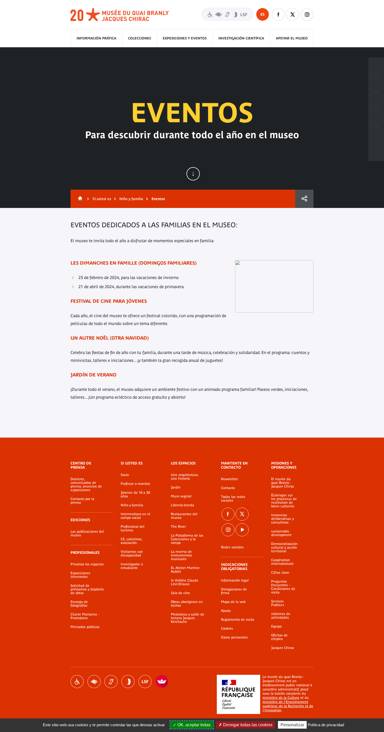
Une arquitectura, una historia (185, 476)
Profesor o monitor (135, 484)
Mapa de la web (233, 602)
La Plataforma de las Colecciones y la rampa (187, 539)
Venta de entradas (376, 66)
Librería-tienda (182, 505)
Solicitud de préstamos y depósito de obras (87, 589)
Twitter (292, 14)
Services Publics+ (277, 603)
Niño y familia (131, 199)
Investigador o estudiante (132, 566)
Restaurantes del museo (184, 516)
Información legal (235, 580)
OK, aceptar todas (193, 725)
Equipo (276, 626)
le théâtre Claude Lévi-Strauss (184, 582)
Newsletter (229, 479)
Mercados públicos (85, 627)
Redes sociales (232, 547)
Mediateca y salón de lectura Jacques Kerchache (187, 618)
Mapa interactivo (376, 135)
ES (262, 14)
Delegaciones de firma (234, 591)
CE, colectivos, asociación (131, 541)
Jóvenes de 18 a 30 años (135, 494)
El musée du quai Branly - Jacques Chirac (282, 482)
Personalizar (292, 725)
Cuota (304, 199)
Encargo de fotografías (79, 603)
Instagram (306, 14)
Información (376, 83)
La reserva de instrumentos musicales (181, 555)
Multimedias (376, 117)
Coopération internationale (282, 562)
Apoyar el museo (292, 38)
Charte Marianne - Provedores (85, 616)
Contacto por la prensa (82, 500)
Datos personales (234, 637)
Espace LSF (145, 681)
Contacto (228, 488)
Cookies (227, 628)
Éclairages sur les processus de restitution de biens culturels (284, 500)
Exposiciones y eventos (185, 38)
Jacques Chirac (282, 648)
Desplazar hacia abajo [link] (193, 174)
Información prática (96, 38)
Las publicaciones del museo (87, 533)
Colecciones (139, 38)
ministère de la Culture (281, 698)
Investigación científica (241, 38)
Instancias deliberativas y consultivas (282, 518)
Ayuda (226, 611)
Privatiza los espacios (87, 564)
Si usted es (101, 199)
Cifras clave (280, 572)
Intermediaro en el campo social (135, 516)
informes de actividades (280, 615)
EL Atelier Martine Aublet (185, 569)
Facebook (278, 14)
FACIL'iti (161, 681)
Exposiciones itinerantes (80, 575)
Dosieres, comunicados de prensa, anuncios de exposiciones (86, 484)
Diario (376, 100)
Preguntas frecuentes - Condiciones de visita (283, 587)
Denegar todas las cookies (247, 725)
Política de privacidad (326, 725)
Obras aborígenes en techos (187, 603)
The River (178, 526)
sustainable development (281, 533)
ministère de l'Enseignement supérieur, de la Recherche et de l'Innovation (288, 706)
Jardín (176, 487)
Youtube (242, 530)
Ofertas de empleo (279, 637)
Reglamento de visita (237, 619)
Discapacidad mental (128, 681)
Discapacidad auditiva (111, 681)
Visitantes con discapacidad (227, 14)
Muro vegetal (181, 496)
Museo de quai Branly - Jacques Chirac (120, 15)
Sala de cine (180, 593)
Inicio (79, 199)
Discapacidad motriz (77, 681)
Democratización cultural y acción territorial (284, 547)
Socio (125, 475)
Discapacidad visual (94, 681)
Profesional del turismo (132, 528)
